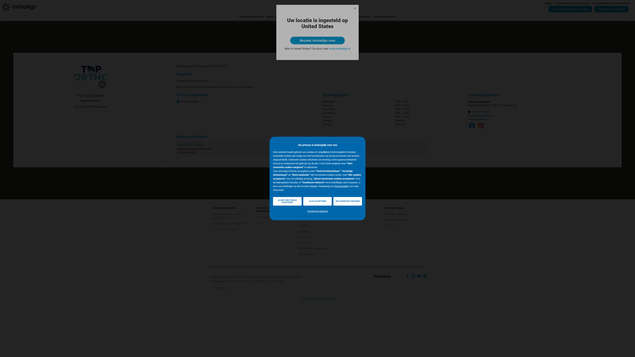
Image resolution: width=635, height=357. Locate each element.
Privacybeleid (341, 186)
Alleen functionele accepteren (287, 201)
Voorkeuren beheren (317, 211)
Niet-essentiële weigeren (348, 201)
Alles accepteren (317, 201)
